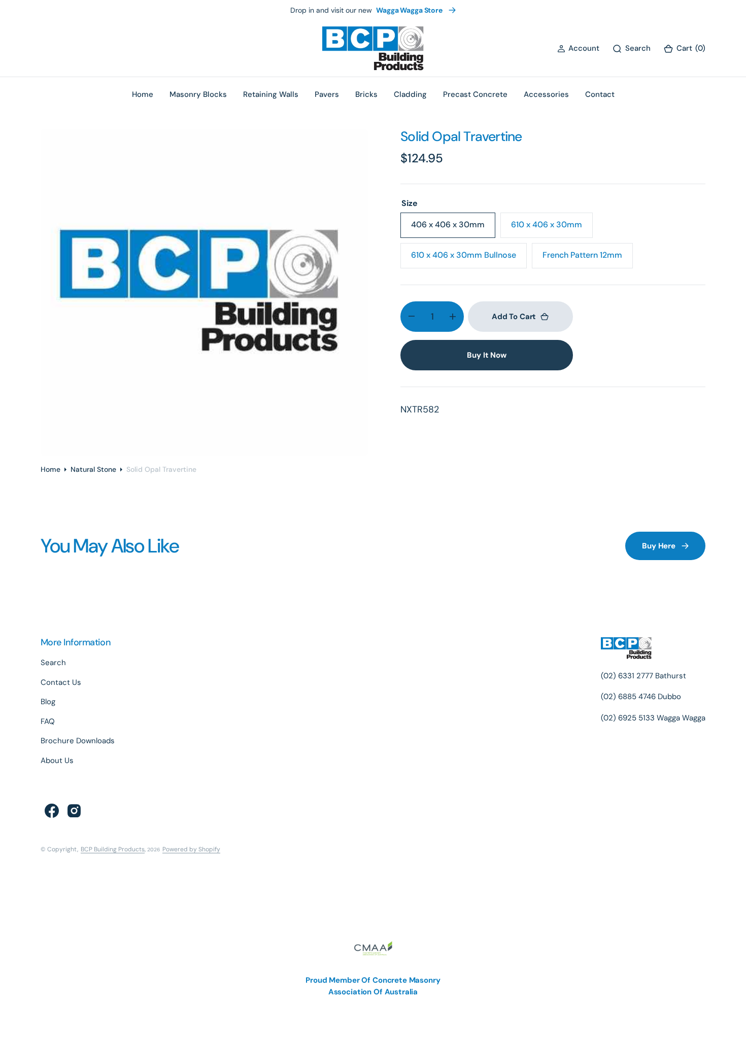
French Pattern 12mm (583, 259)
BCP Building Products (113, 849)
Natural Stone (93, 469)
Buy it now (486, 355)
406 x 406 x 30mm (451, 228)
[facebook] (52, 811)
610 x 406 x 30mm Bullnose (463, 259)
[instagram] (74, 811)
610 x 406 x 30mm (550, 228)
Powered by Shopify (191, 849)
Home (50, 469)
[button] (578, 48)
